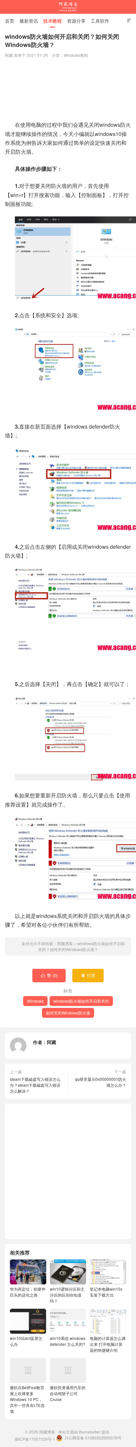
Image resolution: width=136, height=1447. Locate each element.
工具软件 (100, 20)
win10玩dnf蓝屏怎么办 (26, 1341)
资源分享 (76, 20)
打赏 (88, 975)
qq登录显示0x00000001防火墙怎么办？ (100, 1082)
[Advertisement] (68, 90)
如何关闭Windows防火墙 (68, 1012)
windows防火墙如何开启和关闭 (81, 1001)
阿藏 (51, 1042)
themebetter (89, 1432)
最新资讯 (28, 20)
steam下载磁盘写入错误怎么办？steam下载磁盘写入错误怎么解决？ (35, 1085)
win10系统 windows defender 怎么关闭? (67, 1341)
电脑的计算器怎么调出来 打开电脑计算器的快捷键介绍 (107, 1344)
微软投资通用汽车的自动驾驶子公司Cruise (67, 1393)
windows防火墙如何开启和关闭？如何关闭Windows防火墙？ (81, 946)
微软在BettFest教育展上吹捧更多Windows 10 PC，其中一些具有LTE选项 (27, 1399)
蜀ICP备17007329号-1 (35, 1439)
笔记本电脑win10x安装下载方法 (106, 1292)
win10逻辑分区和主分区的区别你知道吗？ (67, 1294)
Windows (35, 1001)
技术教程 (52, 20)
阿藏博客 (68, 7)
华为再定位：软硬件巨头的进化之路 (28, 1292)
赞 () (49, 975)
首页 (9, 20)
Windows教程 (76, 55)
